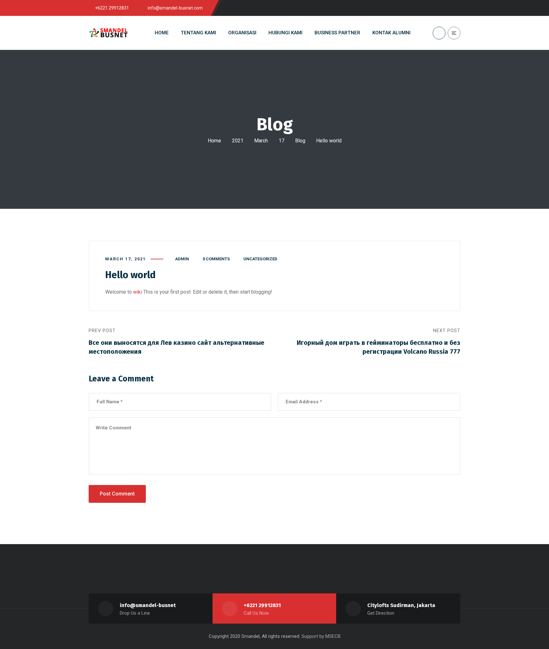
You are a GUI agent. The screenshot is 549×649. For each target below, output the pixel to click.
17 (281, 141)
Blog (300, 141)
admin (182, 258)
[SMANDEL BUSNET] (109, 32)
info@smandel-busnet (148, 605)
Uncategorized (260, 258)
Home (214, 141)
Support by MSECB (321, 636)
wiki (137, 292)
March (261, 141)
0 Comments (216, 258)
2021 (237, 141)
